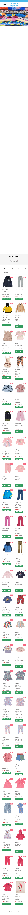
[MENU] (0, 4)
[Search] (22, 4)
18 (18, 911)
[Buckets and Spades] (14, 4)
